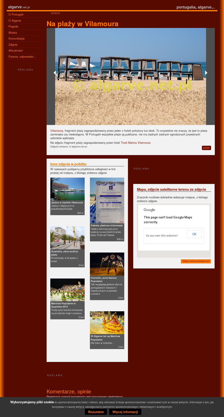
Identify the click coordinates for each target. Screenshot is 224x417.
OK (194, 234)
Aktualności (16, 50)
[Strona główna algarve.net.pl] (48, 13)
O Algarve (15, 20)
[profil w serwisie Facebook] (25, 221)
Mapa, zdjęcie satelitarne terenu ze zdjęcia (171, 189)
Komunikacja (16, 38)
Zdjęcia (13, 44)
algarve (15, 7)
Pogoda (13, 26)
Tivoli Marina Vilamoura (135, 142)
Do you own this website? (162, 235)
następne (206, 72)
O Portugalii (16, 14)
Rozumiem (96, 412)
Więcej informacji (125, 412)
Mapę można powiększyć (196, 261)
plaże (206, 147)
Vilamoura (56, 130)
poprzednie (55, 72)
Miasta (13, 32)
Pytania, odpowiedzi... (22, 56)
